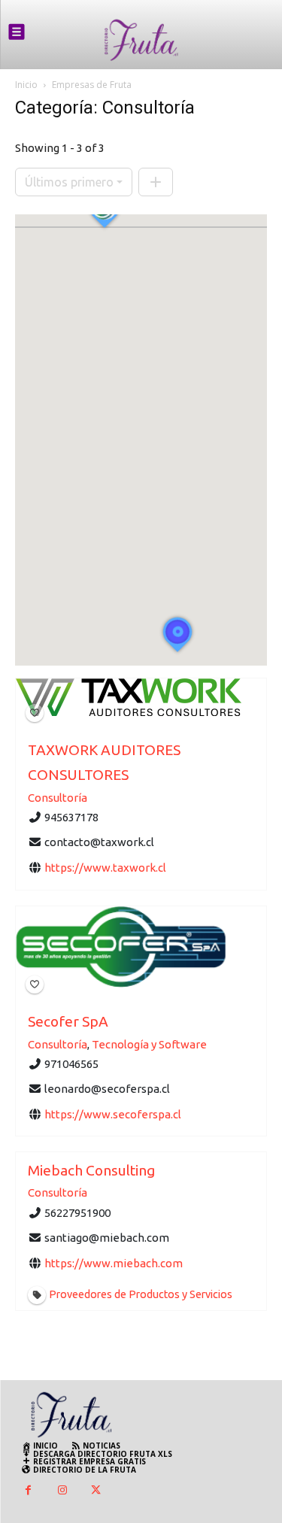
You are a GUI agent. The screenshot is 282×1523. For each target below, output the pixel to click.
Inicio (26, 84)
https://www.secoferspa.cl (112, 1113)
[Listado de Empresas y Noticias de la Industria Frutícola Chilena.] (141, 40)
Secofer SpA (68, 1021)
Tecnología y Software (149, 1043)
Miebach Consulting (91, 1170)
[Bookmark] (34, 713)
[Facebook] (28, 1491)
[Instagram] (62, 1491)
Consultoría (57, 797)
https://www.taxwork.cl (105, 867)
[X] (96, 1491)
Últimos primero (69, 182)
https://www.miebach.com (113, 1263)
